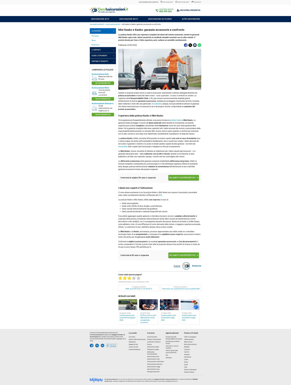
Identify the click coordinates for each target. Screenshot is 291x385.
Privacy (149, 344)
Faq (167, 355)
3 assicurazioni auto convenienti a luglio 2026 (189, 317)
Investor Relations (134, 349)
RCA (160, 195)
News (94, 40)
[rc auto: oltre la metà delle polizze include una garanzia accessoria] (148, 304)
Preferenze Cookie (153, 349)
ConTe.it (186, 352)
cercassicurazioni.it (97, 24)
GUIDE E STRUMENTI (99, 56)
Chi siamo (95, 36)
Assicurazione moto (128, 19)
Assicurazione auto (100, 19)
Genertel (186, 354)
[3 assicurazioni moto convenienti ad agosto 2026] (127, 304)
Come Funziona (152, 337)
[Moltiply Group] (97, 380)
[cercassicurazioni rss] (97, 345)
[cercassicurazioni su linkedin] (102, 345)
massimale (122, 146)
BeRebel (186, 347)
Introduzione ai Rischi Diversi (172, 342)
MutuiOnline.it (168, 2)
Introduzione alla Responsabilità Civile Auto (174, 338)
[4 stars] (134, 278)
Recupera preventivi (153, 371)
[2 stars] (125, 278)
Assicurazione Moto (100, 88)
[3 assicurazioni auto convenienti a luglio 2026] (190, 304)
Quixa (186, 364)
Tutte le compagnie (190, 337)
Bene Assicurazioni (190, 344)
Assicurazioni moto (153, 359)
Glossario (169, 357)
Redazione (95, 45)
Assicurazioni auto (153, 356)
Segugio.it (197, 2)
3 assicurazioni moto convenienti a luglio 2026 (168, 317)
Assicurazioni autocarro (154, 364)
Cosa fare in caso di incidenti (172, 347)
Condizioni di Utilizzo (154, 342)
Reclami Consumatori (154, 339)
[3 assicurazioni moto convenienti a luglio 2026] (169, 304)
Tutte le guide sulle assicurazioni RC (172, 351)
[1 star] (120, 278)
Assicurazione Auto (100, 74)
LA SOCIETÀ (96, 31)
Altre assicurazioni (191, 19)
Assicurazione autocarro (160, 19)
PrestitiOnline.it (183, 2)
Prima (186, 362)
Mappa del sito (133, 344)
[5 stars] (138, 278)
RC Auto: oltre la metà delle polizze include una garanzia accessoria (148, 318)
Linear (186, 359)
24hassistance (189, 339)
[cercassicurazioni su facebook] (91, 345)
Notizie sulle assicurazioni (137, 339)
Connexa (187, 349)
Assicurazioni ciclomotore (155, 361)
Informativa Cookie (153, 347)
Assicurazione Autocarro (102, 103)
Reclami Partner (189, 372)
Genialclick (187, 357)
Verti (185, 367)
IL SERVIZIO (96, 50)
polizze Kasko (176, 120)
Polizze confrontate (190, 369)
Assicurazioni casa (153, 369)
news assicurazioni (113, 24)
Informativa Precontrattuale (152, 353)
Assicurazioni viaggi (153, 366)
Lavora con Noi (133, 347)
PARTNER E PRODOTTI (100, 61)
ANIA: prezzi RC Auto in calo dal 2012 (138, 288)
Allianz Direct (188, 342)
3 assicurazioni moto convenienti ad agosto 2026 (127, 317)
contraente (157, 104)
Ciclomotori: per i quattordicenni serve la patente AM (180, 288)
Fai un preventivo (102, 83)
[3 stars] (129, 278)
